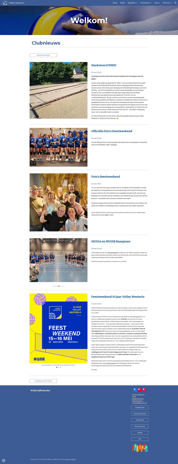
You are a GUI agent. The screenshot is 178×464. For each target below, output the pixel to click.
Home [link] (115, 3)
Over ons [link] (166, 3)
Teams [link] (122, 3)
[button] (175, 2)
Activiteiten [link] (145, 3)
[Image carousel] (58, 262)
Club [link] (156, 3)
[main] (89, 20)
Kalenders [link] (132, 3)
